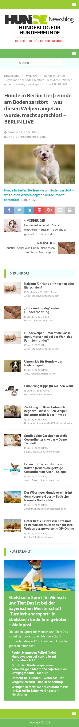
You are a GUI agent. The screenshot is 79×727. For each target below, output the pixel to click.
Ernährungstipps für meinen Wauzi (49, 386)
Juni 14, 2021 (35, 390)
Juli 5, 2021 (33, 370)
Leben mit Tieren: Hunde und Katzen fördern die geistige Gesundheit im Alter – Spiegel (45, 468)
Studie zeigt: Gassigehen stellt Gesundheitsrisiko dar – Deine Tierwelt (45, 439)
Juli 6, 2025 (33, 419)
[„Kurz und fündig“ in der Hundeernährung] (12, 312)
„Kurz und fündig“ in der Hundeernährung (41, 310)
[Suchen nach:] (39, 63)
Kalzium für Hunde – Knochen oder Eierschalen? (49, 285)
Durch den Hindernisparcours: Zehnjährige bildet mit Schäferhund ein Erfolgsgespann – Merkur (40, 669)
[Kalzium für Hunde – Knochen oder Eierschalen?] (12, 288)
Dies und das (19, 273)
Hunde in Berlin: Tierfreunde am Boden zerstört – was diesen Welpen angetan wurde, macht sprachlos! (39, 195)
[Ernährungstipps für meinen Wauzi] (12, 390)
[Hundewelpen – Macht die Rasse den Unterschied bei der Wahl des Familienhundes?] (12, 337)
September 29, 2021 (38, 292)
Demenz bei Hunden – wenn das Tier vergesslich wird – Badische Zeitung (38, 680)
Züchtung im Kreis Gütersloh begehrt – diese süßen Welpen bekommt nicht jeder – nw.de (46, 411)
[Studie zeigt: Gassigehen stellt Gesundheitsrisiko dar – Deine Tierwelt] (12, 440)
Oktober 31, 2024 (19, 132)
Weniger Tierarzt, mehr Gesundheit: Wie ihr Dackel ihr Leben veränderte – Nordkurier (40, 691)
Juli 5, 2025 (33, 476)
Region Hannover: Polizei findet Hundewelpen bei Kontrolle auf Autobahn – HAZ (34, 656)
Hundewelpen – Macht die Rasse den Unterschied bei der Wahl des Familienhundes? (48, 337)
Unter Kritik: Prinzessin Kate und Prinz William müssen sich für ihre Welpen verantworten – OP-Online (49, 525)
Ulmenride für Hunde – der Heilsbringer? (43, 363)
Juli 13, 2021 (34, 317)
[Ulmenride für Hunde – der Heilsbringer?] (12, 366)
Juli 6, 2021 (33, 345)
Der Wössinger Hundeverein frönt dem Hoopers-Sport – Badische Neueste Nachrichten (48, 496)
